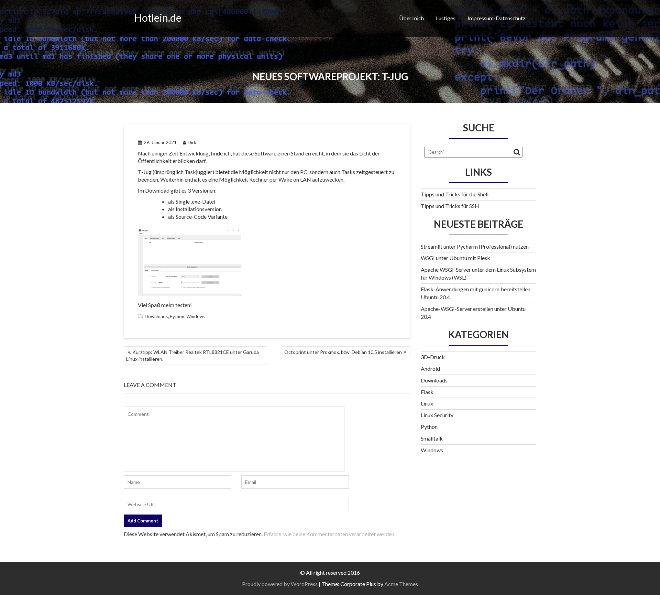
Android (430, 368)
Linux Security (437, 415)
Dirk (192, 142)
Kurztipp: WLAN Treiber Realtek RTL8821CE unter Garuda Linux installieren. (192, 355)
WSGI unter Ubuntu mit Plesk (455, 258)
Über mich (411, 18)
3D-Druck (433, 357)
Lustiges (445, 18)
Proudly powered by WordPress (280, 584)
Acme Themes (401, 584)
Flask (427, 392)
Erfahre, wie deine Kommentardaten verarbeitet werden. (329, 534)
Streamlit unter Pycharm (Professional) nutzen (475, 246)
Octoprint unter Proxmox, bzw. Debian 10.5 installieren (343, 352)
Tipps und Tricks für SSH (450, 206)
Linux (427, 403)
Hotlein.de (158, 17)
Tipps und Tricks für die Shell (454, 194)
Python (177, 316)
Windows (195, 316)
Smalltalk (432, 438)
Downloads (156, 316)
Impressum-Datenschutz (497, 18)
